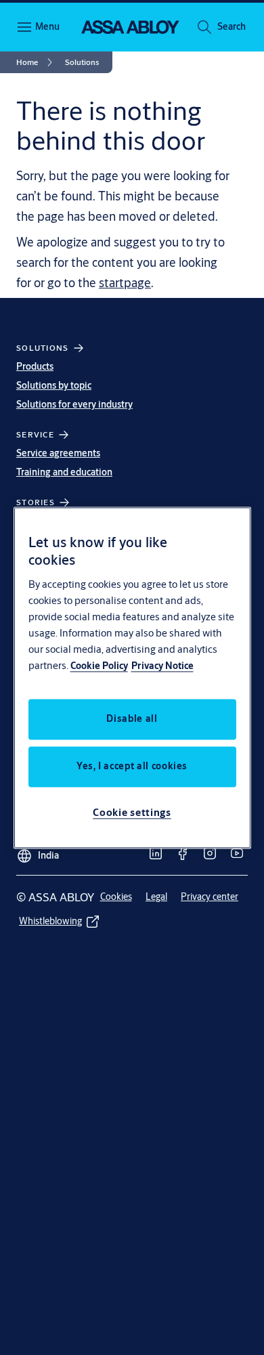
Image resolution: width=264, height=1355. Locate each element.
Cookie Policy (99, 666)
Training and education (64, 472)
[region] (132, 677)
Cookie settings (132, 812)
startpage (125, 282)
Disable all (131, 718)
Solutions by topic (53, 385)
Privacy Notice (162, 666)
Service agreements (58, 453)
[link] (36, 62)
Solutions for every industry (74, 404)
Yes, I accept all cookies (132, 766)
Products (34, 366)
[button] (231, 27)
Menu (47, 26)
